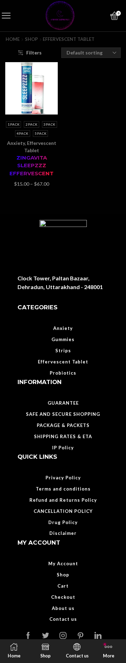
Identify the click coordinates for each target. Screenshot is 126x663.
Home (13, 39)
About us (63, 608)
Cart (63, 586)
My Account (63, 563)
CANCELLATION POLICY (63, 511)
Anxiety (16, 143)
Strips (63, 350)
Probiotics (63, 373)
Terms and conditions (63, 489)
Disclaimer (63, 533)
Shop (31, 39)
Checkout (63, 597)
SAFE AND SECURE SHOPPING (63, 414)
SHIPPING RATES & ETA (63, 436)
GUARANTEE (63, 403)
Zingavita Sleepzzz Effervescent (31, 165)
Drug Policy (63, 522)
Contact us (63, 619)
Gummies (63, 339)
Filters (34, 53)
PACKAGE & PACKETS (63, 425)
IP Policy (63, 447)
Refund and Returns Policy (63, 500)
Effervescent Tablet (63, 361)
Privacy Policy (63, 477)
